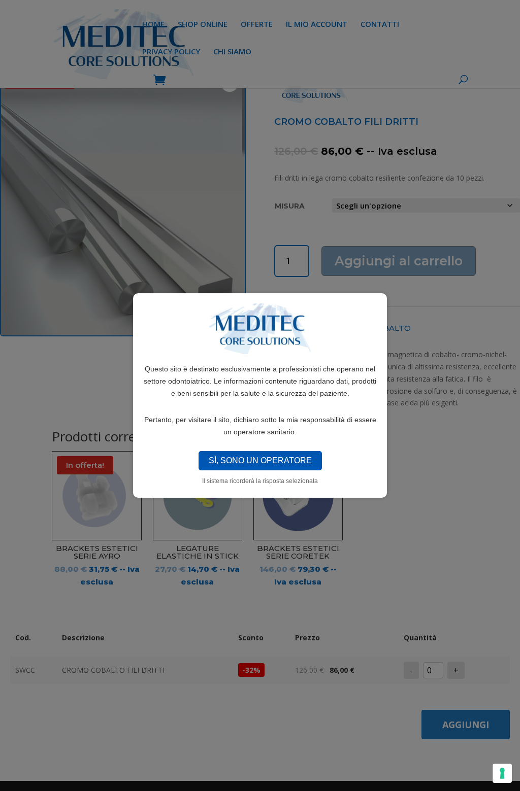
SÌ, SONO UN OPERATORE (260, 460)
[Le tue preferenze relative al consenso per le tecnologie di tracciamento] (502, 773)
